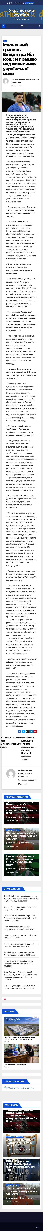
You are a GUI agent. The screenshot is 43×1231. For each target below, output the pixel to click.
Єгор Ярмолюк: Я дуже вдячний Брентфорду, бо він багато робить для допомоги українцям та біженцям (20, 974)
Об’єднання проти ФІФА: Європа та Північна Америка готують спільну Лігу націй (21, 918)
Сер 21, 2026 (13, 1125)
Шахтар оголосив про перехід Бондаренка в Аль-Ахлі (21, 836)
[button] (39, 26)
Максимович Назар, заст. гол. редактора (25, 773)
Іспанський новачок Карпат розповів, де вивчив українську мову (20, 860)
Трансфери (10, 830)
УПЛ (5, 41)
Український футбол (21, 12)
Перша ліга (10, 1136)
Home (38, 1228)
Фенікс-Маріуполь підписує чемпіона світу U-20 (19, 1142)
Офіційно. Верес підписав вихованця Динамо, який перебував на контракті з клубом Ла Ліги (21, 806)
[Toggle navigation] (21, 26)
